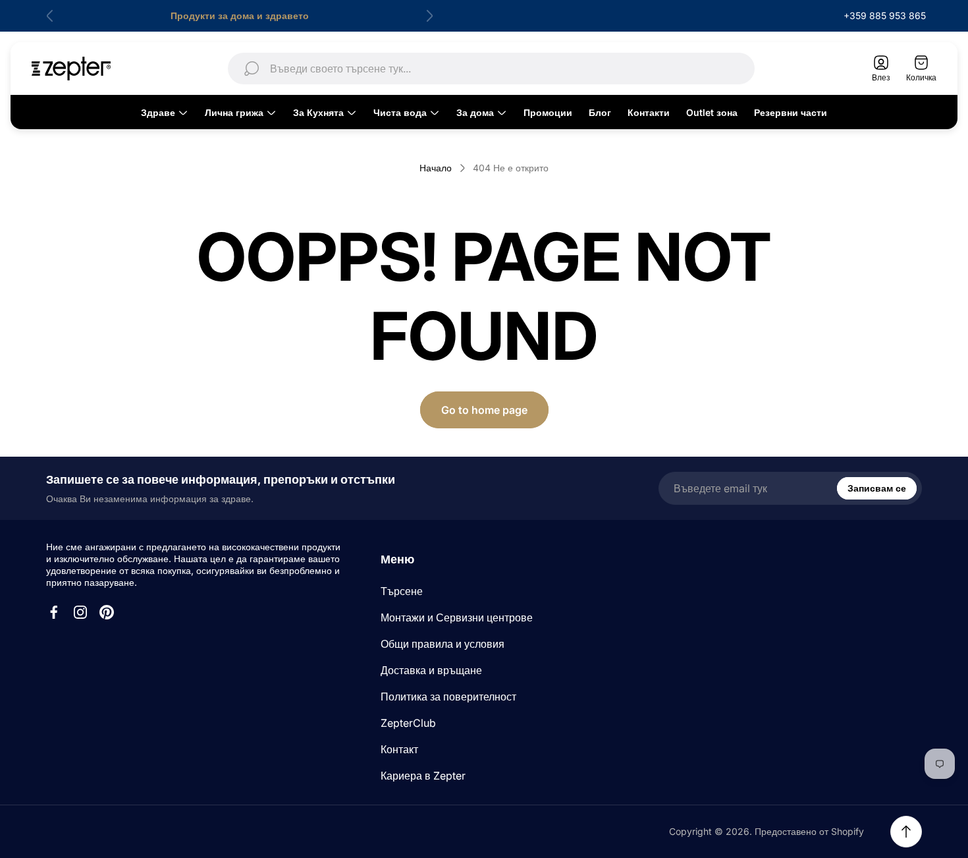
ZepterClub (408, 722)
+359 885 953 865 (885, 15)
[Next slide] (429, 16)
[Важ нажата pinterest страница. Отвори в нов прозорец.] (107, 612)
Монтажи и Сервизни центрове (457, 617)
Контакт (399, 749)
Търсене (402, 591)
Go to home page (484, 409)
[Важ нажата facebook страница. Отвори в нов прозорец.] (54, 612)
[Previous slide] (50, 16)
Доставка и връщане (431, 670)
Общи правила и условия (442, 643)
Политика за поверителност (448, 696)
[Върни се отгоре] (906, 831)
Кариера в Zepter (423, 775)
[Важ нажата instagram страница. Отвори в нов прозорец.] (80, 612)
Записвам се (876, 488)
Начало (435, 167)
